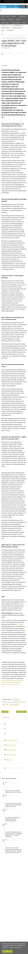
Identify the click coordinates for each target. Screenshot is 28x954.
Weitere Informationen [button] (15, 947)
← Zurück (5, 711)
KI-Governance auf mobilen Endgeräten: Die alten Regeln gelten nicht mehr (13, 805)
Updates (23, 702)
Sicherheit (4, 702)
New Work (10, 30)
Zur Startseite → (21, 711)
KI (10, 25)
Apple (10, 702)
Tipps (24, 23)
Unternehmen (16, 699)
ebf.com (18, 624)
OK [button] (7, 951)
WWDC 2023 (5, 704)
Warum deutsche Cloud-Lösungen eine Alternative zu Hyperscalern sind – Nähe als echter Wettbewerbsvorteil (13, 850)
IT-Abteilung (16, 702)
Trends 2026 (4, 25)
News (7, 16)
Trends (14, 16)
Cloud (2, 30)
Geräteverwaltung (14, 704)
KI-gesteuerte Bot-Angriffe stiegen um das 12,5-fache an (13, 791)
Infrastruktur (5, 23)
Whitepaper (23, 38)
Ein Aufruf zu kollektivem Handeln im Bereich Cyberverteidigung (12, 819)
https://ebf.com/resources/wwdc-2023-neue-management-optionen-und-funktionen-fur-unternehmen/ (12, 682)
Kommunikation (15, 23)
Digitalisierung (5, 28)
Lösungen (11, 19)
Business (3, 19)
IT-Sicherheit (17, 25)
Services (18, 19)
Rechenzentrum (16, 28)
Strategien (22, 16)
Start (2, 16)
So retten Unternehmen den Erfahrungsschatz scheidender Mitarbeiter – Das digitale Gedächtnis (13, 834)
